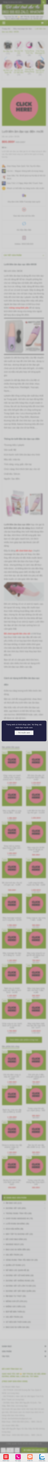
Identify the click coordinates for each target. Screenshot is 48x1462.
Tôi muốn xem (24, 733)
